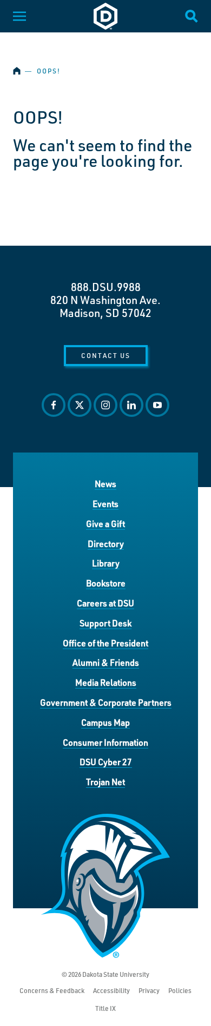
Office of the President (105, 643)
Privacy (149, 991)
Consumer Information (105, 742)
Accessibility (111, 991)
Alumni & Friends (105, 662)
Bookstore (106, 583)
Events (105, 503)
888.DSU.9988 (106, 287)
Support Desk (105, 623)
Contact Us (105, 355)
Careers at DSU (105, 603)
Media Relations (105, 682)
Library (106, 563)
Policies (180, 991)
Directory (106, 543)
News (105, 483)
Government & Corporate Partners (106, 702)
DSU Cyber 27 (106, 761)
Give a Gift (105, 523)
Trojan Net (105, 781)
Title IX (105, 1008)
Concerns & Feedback (51, 991)
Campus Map (105, 722)
